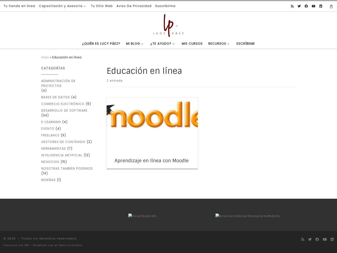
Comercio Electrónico (63, 104)
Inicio (45, 57)
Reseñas (48, 180)
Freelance (50, 135)
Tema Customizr (70, 245)
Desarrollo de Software (64, 110)
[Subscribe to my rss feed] (292, 6)
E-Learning (51, 122)
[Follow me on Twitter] (299, 6)
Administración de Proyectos (58, 83)
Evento (47, 128)
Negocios (50, 162)
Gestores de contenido (63, 142)
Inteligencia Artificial (62, 155)
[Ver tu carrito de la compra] (331, 6)
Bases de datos (55, 97)
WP (27, 245)
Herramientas (53, 148)
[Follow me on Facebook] (306, 6)
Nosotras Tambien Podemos (67, 168)
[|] (168, 25)
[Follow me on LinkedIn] (320, 6)
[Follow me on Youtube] (313, 6)
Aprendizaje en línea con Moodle (152, 161)
